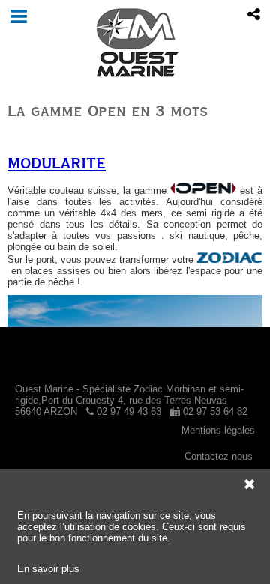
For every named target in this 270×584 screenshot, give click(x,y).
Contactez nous (218, 456)
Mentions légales (218, 430)
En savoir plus (48, 568)
